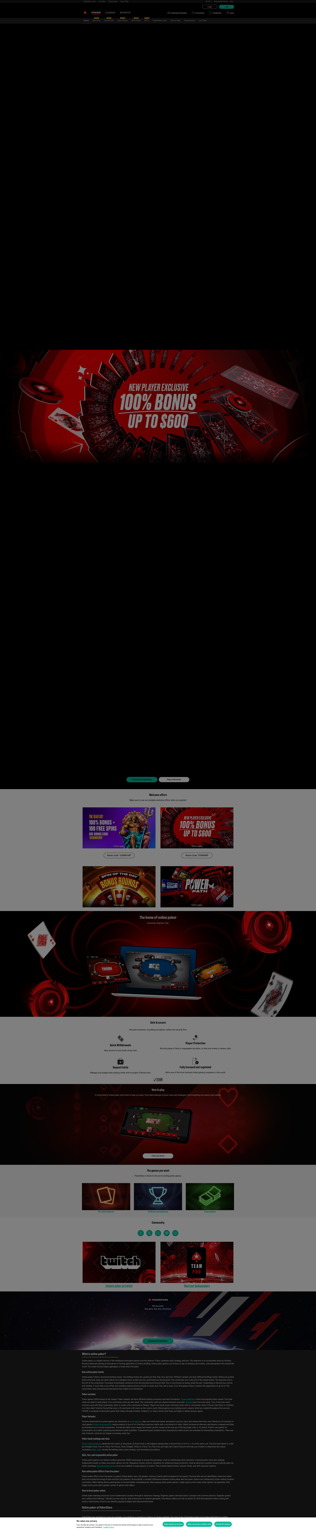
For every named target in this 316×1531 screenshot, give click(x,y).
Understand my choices (173, 1524)
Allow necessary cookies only (199, 1524)
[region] (158, 1524)
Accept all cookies (223, 1524)
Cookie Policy (108, 1527)
